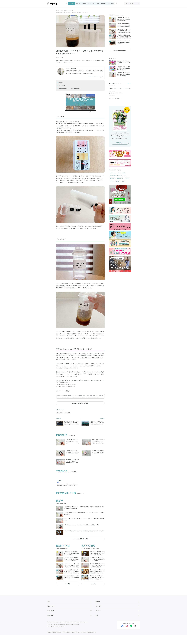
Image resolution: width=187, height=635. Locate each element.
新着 (98, 3)
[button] (66, 3)
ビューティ (99, 606)
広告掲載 (57, 622)
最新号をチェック (120, 143)
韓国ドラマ (112, 178)
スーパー (78, 3)
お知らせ (86, 622)
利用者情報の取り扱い (78, 622)
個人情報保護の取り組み (58, 626)
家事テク (113, 3)
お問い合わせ (49, 622)
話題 (90, 3)
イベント (112, 181)
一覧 (128, 83)
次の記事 (102, 418)
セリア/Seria (113, 173)
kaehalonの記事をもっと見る (80, 403)
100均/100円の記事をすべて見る (80, 539)
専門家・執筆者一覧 (60, 624)
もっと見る (67, 584)
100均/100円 (70, 10)
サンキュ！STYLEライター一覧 (72, 624)
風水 (126, 175)
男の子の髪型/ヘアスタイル (116, 175)
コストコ (127, 178)
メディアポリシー (68, 622)
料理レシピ (84, 3)
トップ (93, 3)
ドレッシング (62, 85)
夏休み (117, 181)
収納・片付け (50, 606)
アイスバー (61, 82)
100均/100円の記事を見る (120, 50)
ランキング (103, 3)
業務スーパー (120, 178)
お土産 (122, 181)
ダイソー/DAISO (121, 173)
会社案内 (48, 626)
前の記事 (59, 418)
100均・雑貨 (71, 3)
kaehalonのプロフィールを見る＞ (95, 76)
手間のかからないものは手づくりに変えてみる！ (70, 88)
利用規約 (62, 622)
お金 (108, 3)
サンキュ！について (51, 624)
